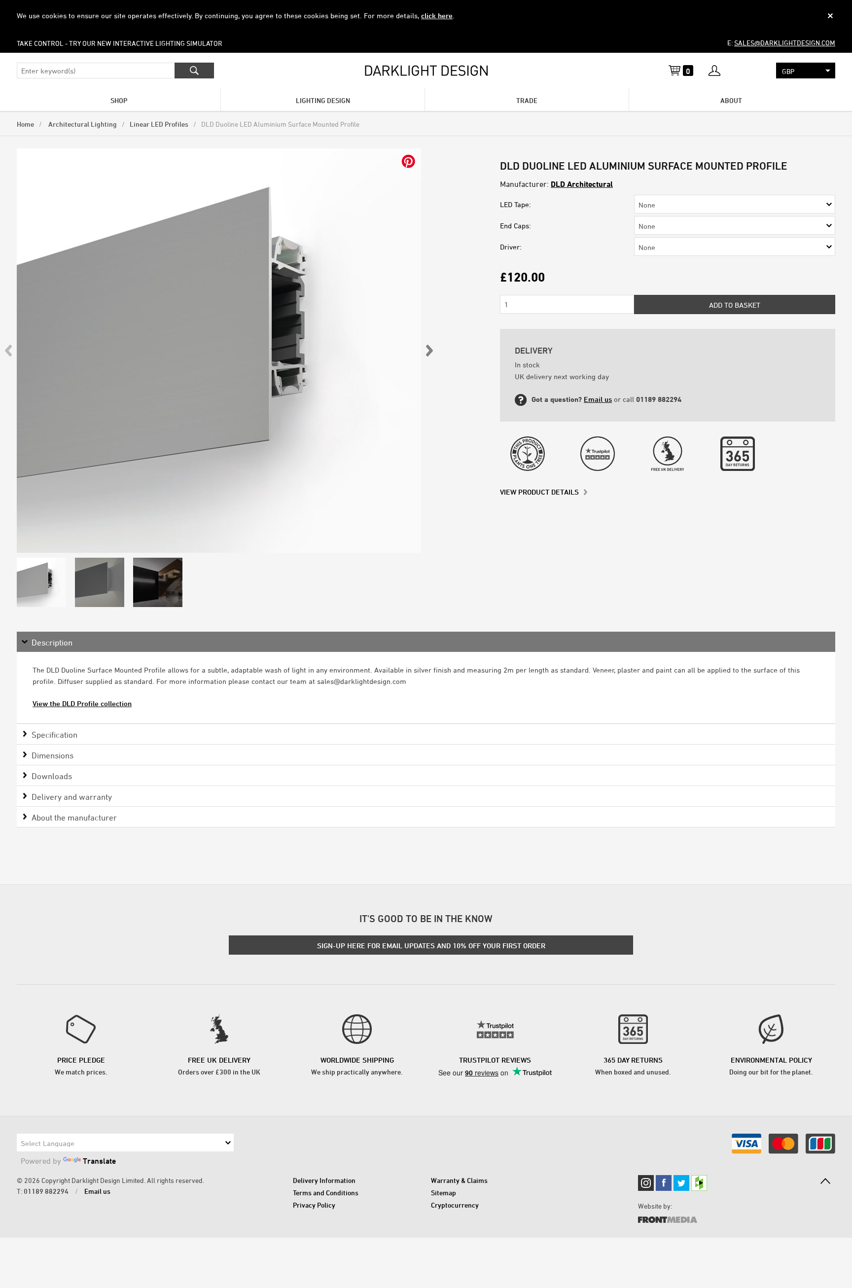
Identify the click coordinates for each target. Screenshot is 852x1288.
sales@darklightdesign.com (784, 42)
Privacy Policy (314, 1205)
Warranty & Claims (459, 1180)
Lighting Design (323, 100)
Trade (526, 100)
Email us (598, 399)
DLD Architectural (582, 183)
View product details (539, 492)
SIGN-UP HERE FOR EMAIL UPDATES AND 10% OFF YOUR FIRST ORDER (431, 945)
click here (437, 15)
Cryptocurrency (455, 1205)
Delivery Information (324, 1180)
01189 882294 (46, 1191)
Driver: (511, 247)
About (731, 100)
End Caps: (515, 225)
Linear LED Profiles (159, 124)
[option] (219, 350)
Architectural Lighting (82, 124)
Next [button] (429, 350)
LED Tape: (515, 204)
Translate (99, 1160)
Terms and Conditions (325, 1192)
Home (25, 124)
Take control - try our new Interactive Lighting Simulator (119, 43)
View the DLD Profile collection (82, 703)
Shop (118, 100)
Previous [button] (9, 350)
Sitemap (443, 1192)
